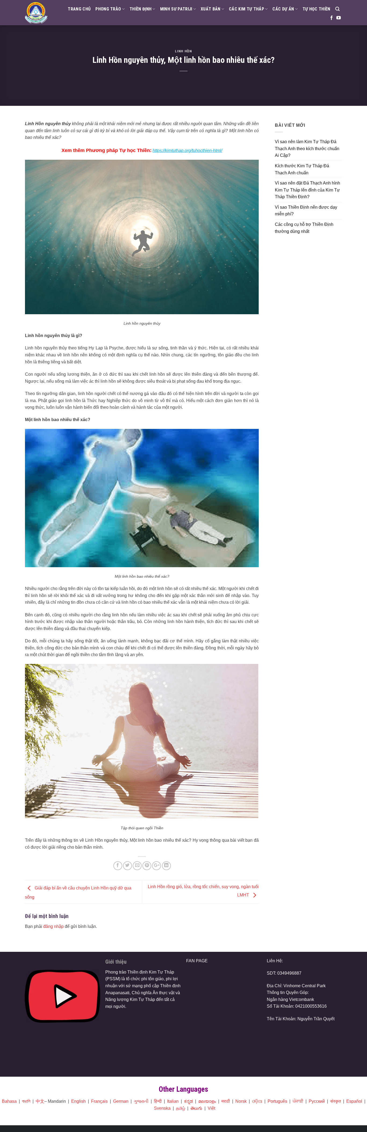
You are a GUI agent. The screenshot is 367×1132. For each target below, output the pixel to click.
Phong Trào (108, 9)
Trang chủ (79, 9)
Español (354, 1101)
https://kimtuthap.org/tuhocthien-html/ (187, 150)
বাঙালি (26, 1101)
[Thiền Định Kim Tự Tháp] (36, 13)
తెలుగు (196, 1108)
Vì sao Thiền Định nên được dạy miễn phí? (306, 210)
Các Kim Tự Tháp (246, 9)
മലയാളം (207, 1101)
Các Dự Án (283, 9)
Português (277, 1101)
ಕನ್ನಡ (188, 1101)
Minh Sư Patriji (176, 9)
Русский (317, 1101)
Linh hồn (183, 51)
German (120, 1101)
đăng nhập (53, 926)
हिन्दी (158, 1101)
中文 (40, 1101)
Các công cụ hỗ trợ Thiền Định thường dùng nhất (304, 228)
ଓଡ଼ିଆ (257, 1101)
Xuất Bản (211, 9)
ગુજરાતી (141, 1101)
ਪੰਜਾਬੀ (298, 1101)
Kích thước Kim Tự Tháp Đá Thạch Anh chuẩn (302, 169)
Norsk (241, 1101)
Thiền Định (140, 9)
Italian (173, 1101)
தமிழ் (180, 1108)
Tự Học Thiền (316, 9)
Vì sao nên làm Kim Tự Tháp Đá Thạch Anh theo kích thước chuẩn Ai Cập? (307, 148)
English (78, 1101)
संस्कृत (335, 1101)
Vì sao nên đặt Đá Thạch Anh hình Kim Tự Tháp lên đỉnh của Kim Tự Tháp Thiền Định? (307, 190)
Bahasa (9, 1101)
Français (99, 1101)
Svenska (162, 1108)
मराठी (225, 1101)
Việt (211, 1108)
